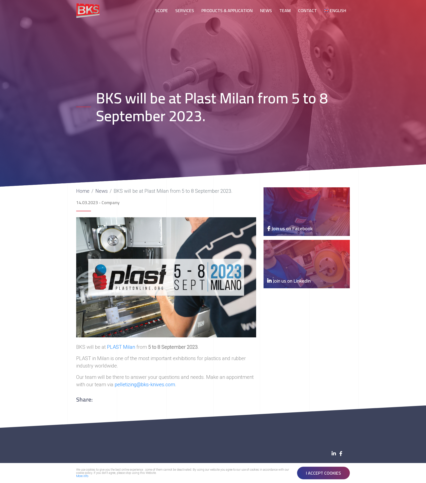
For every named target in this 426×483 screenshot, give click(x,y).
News (266, 10)
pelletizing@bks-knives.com (145, 384)
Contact (307, 10)
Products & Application (227, 10)
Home (82, 191)
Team (285, 10)
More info (82, 476)
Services (184, 10)
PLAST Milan (121, 347)
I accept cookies (323, 473)
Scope (161, 10)
